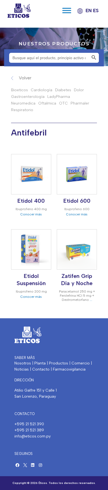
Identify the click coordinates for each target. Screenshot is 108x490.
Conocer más (31, 214)
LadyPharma (58, 96)
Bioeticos (19, 90)
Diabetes (63, 90)
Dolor (79, 90)
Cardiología (41, 90)
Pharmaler (80, 103)
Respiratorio (22, 110)
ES (96, 10)
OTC (63, 103)
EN (89, 10)
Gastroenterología (28, 96)
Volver (25, 77)
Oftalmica (47, 103)
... (91, 300)
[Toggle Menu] (66, 10)
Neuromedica (23, 103)
